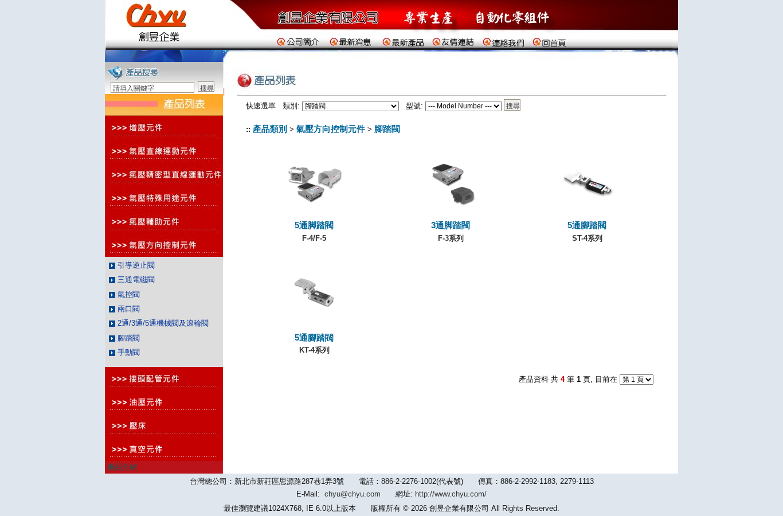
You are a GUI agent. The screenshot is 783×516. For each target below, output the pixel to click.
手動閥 (127, 352)
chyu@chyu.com (352, 494)
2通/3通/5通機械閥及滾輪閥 (162, 323)
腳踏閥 (127, 338)
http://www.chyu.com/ (451, 494)
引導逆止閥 (135, 265)
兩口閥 (127, 308)
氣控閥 (127, 294)
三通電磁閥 (135, 279)
